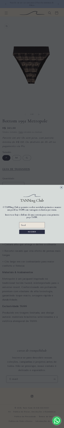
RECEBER (32, 232)
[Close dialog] (61, 187)
